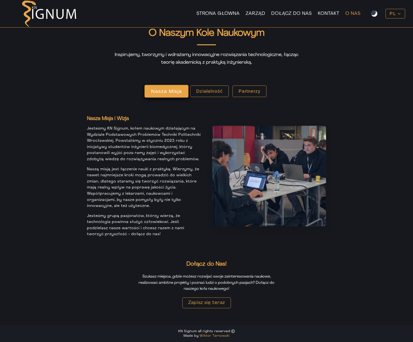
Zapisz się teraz (206, 303)
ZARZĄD (255, 13)
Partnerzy (250, 91)
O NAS (353, 13)
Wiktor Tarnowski (215, 336)
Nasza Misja (166, 91)
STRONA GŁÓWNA (218, 13)
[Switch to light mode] (374, 13)
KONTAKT (328, 13)
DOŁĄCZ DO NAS (291, 13)
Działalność (209, 91)
